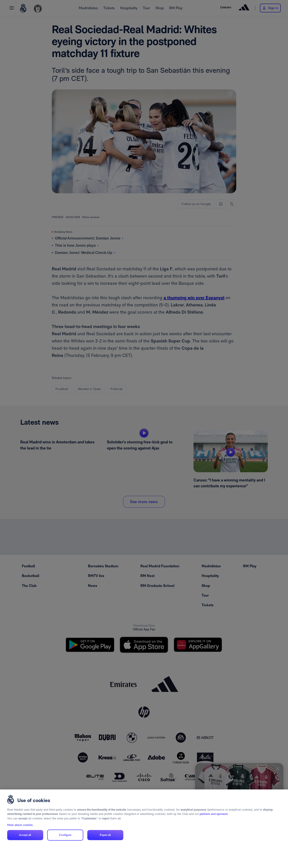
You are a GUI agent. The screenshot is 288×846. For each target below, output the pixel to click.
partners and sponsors (214, 814)
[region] (144, 817)
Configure (65, 835)
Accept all (25, 835)
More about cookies (20, 825)
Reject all (105, 835)
